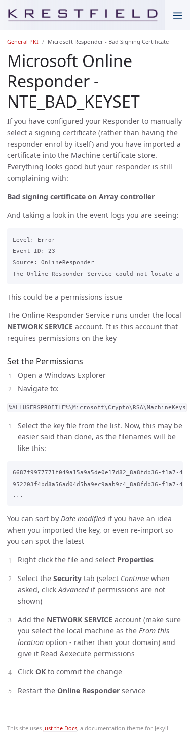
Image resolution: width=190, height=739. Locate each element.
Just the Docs (60, 728)
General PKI (23, 41)
